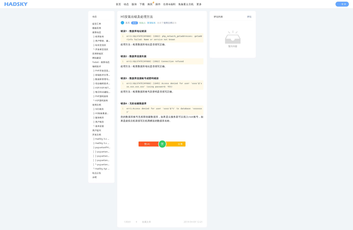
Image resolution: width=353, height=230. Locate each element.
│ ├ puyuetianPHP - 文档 (105, 155)
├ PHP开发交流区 (101, 70)
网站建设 (96, 57)
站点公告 (96, 173)
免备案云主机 (186, 4)
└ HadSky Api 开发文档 (104, 168)
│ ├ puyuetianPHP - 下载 (105, 151)
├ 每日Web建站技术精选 (104, 92)
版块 (134, 4)
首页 (118, 4)
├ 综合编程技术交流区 (103, 83)
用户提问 (96, 130)
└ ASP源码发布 (100, 100)
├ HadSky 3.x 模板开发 (104, 138)
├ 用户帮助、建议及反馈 (104, 40)
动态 (126, 4)
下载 (142, 4)
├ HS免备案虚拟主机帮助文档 (107, 113)
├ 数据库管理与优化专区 (104, 79)
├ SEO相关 (98, 109)
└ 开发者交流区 (100, 49)
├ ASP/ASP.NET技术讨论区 (105, 87)
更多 (199, 4)
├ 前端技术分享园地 (102, 74)
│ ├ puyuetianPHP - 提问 (105, 160)
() (147, 144)
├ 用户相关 (98, 121)
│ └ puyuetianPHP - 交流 (105, 164)
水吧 (94, 177)
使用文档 (96, 104)
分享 (180, 144)
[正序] (225, 16)
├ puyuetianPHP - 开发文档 (106, 147)
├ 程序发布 (98, 36)
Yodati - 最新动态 (101, 62)
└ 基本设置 (98, 126)
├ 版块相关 (98, 117)
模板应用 (96, 28)
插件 (158, 4)
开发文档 (96, 134)
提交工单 (96, 23)
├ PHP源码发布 (100, 96)
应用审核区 (97, 53)
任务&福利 (169, 4)
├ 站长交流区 (99, 45)
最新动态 (96, 32)
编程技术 (96, 66)
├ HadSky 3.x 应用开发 (104, 143)
